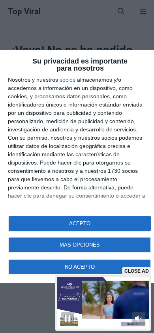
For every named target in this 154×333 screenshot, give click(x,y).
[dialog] (77, 166)
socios (67, 79)
